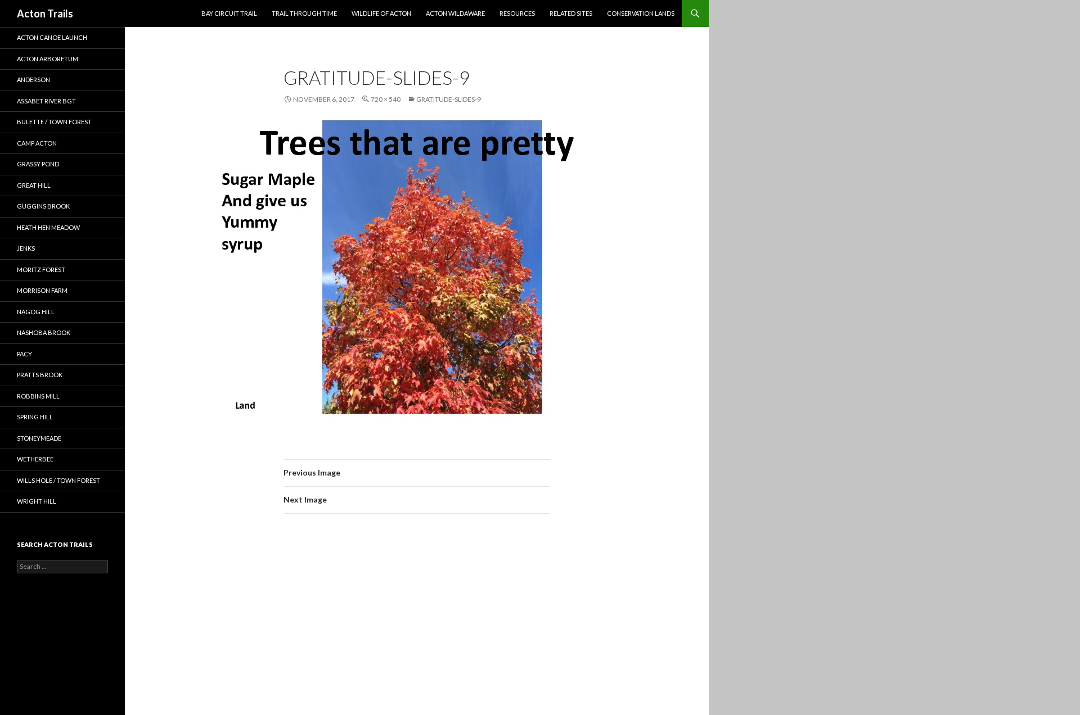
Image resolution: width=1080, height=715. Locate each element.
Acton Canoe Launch (52, 37)
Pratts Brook (39, 374)
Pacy (24, 354)
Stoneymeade (39, 438)
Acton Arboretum (47, 58)
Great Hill (34, 185)
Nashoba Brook (43, 332)
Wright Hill (36, 501)
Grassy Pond (38, 164)
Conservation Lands (640, 13)
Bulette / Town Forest (54, 121)
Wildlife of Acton (381, 13)
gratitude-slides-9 (448, 99)
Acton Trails (45, 13)
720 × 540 (385, 99)
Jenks (26, 248)
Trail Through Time (304, 13)
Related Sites (571, 13)
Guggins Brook (43, 206)
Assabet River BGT (46, 101)
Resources (517, 13)
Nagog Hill (36, 311)
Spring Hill (35, 416)
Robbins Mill (38, 396)
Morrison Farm (42, 290)
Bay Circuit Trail (229, 13)
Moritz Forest (41, 269)
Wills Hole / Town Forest (58, 480)
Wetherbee (35, 459)
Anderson (33, 79)
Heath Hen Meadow (48, 227)
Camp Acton (37, 143)
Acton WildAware (455, 13)
